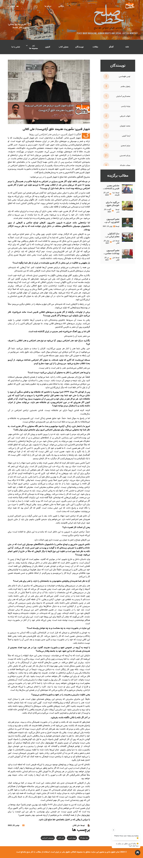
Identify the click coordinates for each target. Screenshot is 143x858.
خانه (127, 46)
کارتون (47, 46)
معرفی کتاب (63, 46)
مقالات (95, 46)
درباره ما (48, 6)
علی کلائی (60, 838)
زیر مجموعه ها (33, 47)
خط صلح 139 (84, 838)
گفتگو (111, 46)
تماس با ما (16, 46)
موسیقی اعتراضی (48, 838)
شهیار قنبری (72, 838)
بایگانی (61, 6)
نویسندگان (79, 46)
